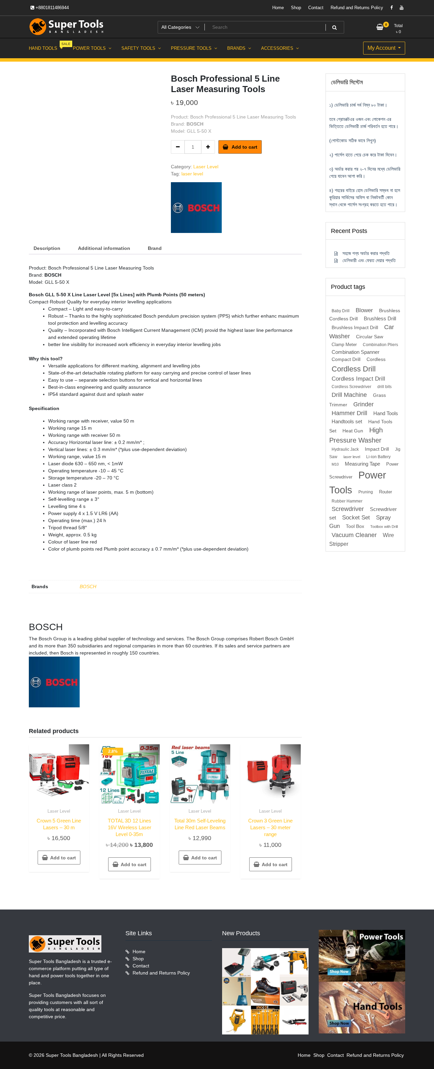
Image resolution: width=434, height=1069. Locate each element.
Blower (364, 310)
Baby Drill (341, 310)
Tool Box (355, 526)
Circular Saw (369, 336)
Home (278, 7)
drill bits (384, 386)
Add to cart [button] (63, 857)
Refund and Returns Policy (357, 7)
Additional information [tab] (104, 248)
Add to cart (244, 147)
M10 (335, 464)
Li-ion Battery (378, 456)
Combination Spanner (355, 352)
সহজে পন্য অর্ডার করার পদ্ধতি (366, 253)
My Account (382, 48)
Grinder (363, 404)
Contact (315, 7)
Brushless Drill (380, 318)
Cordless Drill (354, 369)
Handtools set (347, 421)
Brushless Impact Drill (355, 327)
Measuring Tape (362, 464)
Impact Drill (377, 449)
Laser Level (205, 166)
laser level (192, 173)
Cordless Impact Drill (358, 379)
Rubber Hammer (347, 501)
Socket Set (356, 517)
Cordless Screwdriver (351, 386)
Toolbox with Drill (384, 527)
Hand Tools (385, 413)
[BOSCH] (196, 207)
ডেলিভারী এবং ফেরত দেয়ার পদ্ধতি (369, 260)
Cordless (376, 359)
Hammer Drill (349, 413)
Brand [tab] (155, 248)
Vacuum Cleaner (354, 534)
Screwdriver (348, 509)
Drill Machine (349, 394)
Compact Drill (346, 359)
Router (385, 491)
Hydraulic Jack (345, 449)
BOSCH (88, 586)
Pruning (365, 492)
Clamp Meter (344, 344)
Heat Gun (352, 430)
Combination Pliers (380, 344)
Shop (296, 7)
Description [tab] (47, 248)
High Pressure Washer (356, 435)
